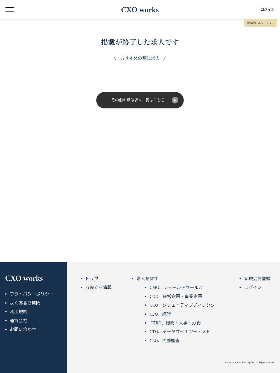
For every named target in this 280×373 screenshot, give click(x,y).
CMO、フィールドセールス (176, 287)
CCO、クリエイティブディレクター (184, 305)
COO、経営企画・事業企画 (176, 296)
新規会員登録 (257, 279)
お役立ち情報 (98, 287)
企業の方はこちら (259, 23)
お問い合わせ (23, 329)
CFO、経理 (160, 314)
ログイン (253, 287)
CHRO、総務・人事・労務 (175, 323)
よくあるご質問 (25, 303)
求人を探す (147, 279)
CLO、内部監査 (165, 341)
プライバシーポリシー (32, 294)
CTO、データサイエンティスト (180, 331)
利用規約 (18, 312)
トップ (91, 279)
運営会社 (18, 321)
